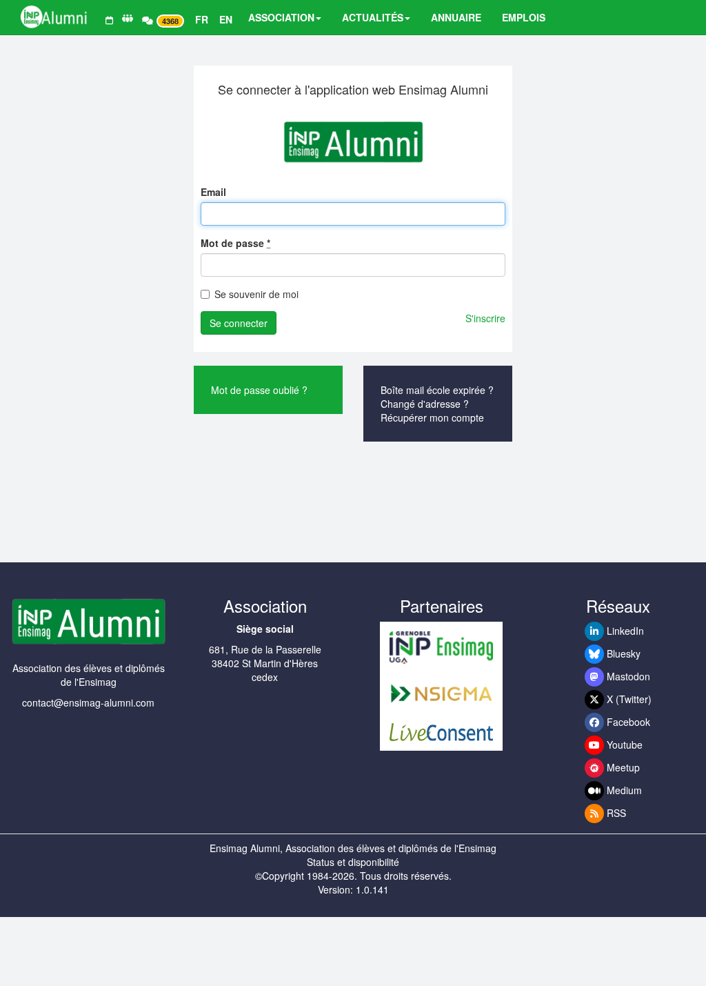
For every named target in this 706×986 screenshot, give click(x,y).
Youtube (623, 744)
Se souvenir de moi (256, 294)
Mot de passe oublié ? (259, 390)
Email (213, 192)
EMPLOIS (523, 17)
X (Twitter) (628, 699)
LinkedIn (624, 631)
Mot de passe (235, 243)
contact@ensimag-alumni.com (88, 702)
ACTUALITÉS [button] (372, 17)
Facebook (627, 722)
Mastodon (627, 676)
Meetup (622, 767)
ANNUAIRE (456, 17)
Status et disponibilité (353, 862)
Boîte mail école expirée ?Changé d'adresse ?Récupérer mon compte (437, 403)
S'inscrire (485, 318)
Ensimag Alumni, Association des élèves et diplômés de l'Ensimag (353, 848)
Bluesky (622, 653)
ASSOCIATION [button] (281, 17)
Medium (623, 790)
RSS (615, 813)
